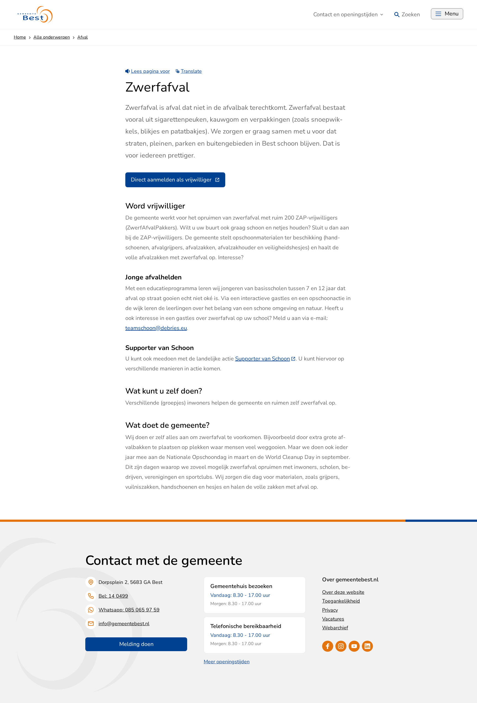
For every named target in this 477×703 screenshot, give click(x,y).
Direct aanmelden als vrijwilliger (178, 181)
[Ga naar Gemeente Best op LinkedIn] (367, 646)
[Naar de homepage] (35, 14)
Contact (345, 14)
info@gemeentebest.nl (124, 623)
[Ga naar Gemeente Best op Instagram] (340, 646)
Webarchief (335, 627)
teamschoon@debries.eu (156, 328)
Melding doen (136, 644)
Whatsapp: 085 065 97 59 (129, 609)
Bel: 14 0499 (113, 596)
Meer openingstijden (227, 661)
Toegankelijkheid (341, 601)
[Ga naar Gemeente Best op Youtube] (354, 646)
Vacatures (333, 619)
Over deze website (343, 592)
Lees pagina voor (150, 71)
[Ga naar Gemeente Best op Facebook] (327, 646)
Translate (191, 71)
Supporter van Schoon (265, 358)
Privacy (330, 610)
